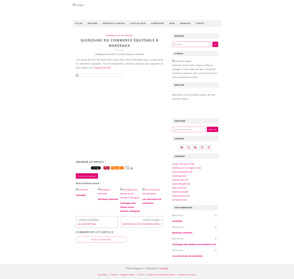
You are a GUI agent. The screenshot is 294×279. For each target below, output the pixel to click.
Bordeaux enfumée (182, 232)
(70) (180, 179)
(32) (179, 199)
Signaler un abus (128, 274)
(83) (179, 175)
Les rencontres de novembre (187, 255)
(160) (186, 167)
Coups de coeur (138, 23)
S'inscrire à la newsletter (86, 176)
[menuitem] (79, 23)
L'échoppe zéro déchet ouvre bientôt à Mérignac (197, 244)
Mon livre (92, 23)
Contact (200, 23)
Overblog (163, 268)
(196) (183, 163)
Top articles (102, 274)
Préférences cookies (187, 274)
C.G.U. (141, 274)
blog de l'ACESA (103, 67)
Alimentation (157, 23)
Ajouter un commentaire (101, 240)
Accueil (79, 23)
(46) (180, 191)
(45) (181, 195)
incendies (177, 221)
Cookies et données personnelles (161, 274)
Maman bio (185, 23)
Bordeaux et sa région (113, 23)
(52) (179, 187)
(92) (182, 171)
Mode (172, 23)
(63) (181, 183)
